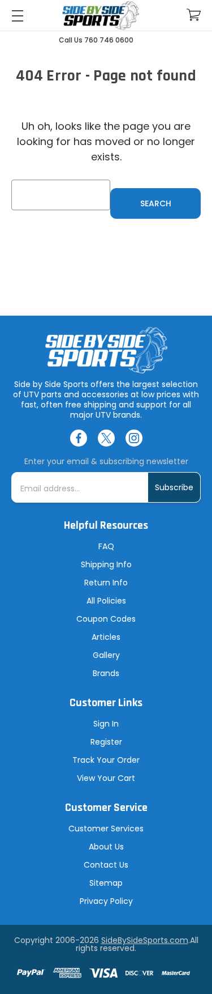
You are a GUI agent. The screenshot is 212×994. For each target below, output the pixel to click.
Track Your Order (106, 760)
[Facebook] (78, 438)
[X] (106, 438)
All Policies (106, 600)
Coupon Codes (106, 619)
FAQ (106, 546)
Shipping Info (106, 564)
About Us (106, 846)
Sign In (106, 723)
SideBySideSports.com (144, 940)
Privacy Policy (106, 901)
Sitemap (106, 883)
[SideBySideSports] (100, 15)
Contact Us (106, 864)
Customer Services (106, 828)
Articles (106, 637)
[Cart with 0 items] (194, 15)
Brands (106, 673)
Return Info (106, 582)
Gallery (106, 655)
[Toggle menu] (17, 15)
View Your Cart (106, 778)
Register (106, 741)
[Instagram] (134, 438)
